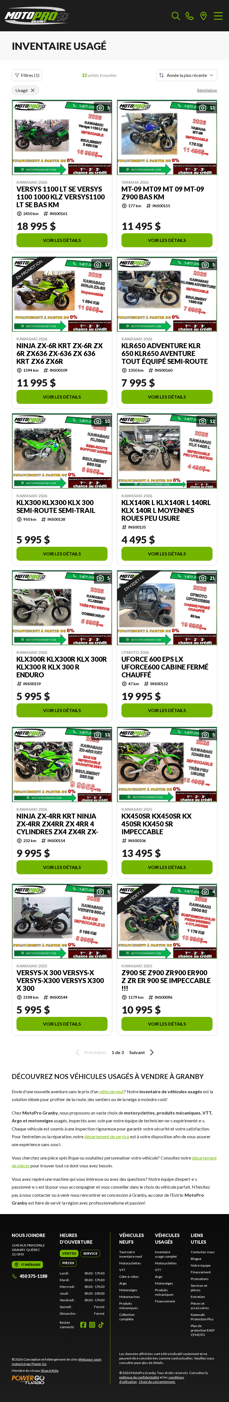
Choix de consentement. (157, 1382)
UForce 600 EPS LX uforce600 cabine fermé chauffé (164, 667)
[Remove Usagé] (32, 90)
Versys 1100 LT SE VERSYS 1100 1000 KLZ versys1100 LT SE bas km (60, 197)
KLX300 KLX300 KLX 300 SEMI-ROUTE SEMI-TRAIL (55, 506)
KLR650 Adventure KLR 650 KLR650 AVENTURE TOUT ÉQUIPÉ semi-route (164, 353)
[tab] (69, 1253)
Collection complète (127, 1317)
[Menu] (218, 15)
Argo (123, 1283)
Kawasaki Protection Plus (202, 1317)
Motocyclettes (130, 1263)
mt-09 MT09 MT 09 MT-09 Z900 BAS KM (162, 193)
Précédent (95, 1052)
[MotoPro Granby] (37, 16)
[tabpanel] (82, 1293)
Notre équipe (201, 1265)
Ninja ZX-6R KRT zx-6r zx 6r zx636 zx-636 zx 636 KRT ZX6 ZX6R (59, 353)
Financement (165, 1301)
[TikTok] (101, 1324)
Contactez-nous (203, 1252)
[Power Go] (61, 1379)
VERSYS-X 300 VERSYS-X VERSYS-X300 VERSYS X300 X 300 (60, 980)
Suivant (137, 1052)
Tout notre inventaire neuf (130, 1254)
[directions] (203, 16)
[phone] (189, 16)
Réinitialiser (207, 90)
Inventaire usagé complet (166, 1254)
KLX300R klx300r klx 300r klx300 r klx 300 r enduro (61, 667)
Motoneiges (128, 1290)
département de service (106, 1136)
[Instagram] (92, 1324)
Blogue (196, 1259)
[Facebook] (83, 1324)
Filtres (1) (30, 75)
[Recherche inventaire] (176, 16)
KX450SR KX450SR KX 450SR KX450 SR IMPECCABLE (156, 824)
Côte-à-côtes (129, 1276)
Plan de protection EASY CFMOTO (203, 1330)
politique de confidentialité (139, 1377)
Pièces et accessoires (200, 1305)
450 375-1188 (33, 1276)
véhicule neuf (111, 1091)
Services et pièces (199, 1287)
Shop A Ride (49, 1370)
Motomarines (129, 1297)
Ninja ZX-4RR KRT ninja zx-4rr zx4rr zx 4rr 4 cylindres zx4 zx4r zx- (57, 824)
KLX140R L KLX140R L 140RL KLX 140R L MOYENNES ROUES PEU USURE (166, 510)
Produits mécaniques (128, 1305)
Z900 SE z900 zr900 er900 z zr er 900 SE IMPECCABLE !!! (166, 980)
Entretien (198, 1297)
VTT (122, 1270)
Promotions (200, 1279)
